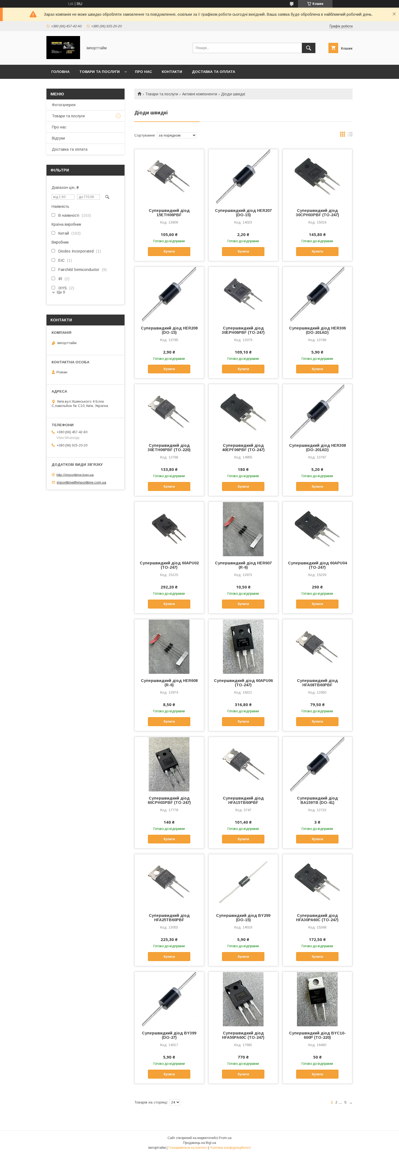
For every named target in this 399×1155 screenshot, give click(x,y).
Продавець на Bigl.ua (199, 1143)
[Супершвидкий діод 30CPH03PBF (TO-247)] (317, 176)
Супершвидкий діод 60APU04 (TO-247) (317, 565)
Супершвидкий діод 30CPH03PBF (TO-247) (317, 212)
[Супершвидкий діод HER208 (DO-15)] (169, 294)
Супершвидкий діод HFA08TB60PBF (317, 682)
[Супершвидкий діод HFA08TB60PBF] (317, 646)
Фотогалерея (63, 105)
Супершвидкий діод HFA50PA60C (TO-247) (243, 1035)
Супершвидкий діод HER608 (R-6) (169, 682)
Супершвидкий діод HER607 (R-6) (243, 565)
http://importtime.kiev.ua (75, 475)
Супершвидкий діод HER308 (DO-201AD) (317, 447)
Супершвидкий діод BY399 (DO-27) (169, 1035)
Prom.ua (225, 1138)
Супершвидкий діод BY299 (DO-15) (243, 917)
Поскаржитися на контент (187, 1148)
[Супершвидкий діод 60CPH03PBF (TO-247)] (169, 764)
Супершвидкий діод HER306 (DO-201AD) (317, 330)
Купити (169, 251)
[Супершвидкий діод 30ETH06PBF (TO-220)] (169, 411)
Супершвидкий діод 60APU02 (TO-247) (169, 565)
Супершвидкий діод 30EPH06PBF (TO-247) (243, 330)
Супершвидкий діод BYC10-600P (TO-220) (317, 1035)
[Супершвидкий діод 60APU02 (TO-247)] (169, 529)
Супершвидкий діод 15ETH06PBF (169, 212)
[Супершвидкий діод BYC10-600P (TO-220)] (317, 999)
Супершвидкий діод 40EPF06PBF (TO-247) (243, 447)
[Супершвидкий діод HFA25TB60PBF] (169, 881)
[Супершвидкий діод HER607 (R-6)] (243, 529)
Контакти (172, 72)
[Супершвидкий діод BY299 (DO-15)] (243, 881)
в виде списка (350, 135)
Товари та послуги (99, 72)
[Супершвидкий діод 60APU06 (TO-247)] (243, 646)
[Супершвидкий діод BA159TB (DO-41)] (317, 764)
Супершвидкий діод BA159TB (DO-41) (317, 800)
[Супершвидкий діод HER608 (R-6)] (169, 646)
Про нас (143, 72)
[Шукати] (308, 48)
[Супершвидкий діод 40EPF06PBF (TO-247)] (243, 411)
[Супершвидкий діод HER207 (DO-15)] (243, 176)
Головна (60, 72)
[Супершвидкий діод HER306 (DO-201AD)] (317, 294)
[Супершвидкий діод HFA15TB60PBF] (243, 764)
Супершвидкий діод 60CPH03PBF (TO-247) (169, 800)
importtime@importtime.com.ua (81, 482)
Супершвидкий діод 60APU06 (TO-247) (243, 682)
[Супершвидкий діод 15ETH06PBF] (169, 176)
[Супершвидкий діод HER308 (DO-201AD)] (317, 411)
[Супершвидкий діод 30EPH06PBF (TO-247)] (243, 294)
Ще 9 (61, 292)
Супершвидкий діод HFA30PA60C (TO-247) (317, 917)
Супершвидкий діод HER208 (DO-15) (169, 330)
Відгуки (58, 138)
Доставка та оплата (213, 72)
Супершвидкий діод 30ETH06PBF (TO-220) (169, 447)
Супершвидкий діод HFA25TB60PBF (169, 917)
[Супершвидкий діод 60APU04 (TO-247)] (317, 529)
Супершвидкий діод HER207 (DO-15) (243, 212)
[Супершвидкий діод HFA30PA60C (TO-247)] (317, 881)
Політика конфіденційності (230, 1148)
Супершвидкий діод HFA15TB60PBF (243, 800)
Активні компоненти (199, 94)
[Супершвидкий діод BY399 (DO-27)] (169, 999)
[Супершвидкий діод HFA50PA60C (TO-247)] (243, 999)
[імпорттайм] (63, 58)
